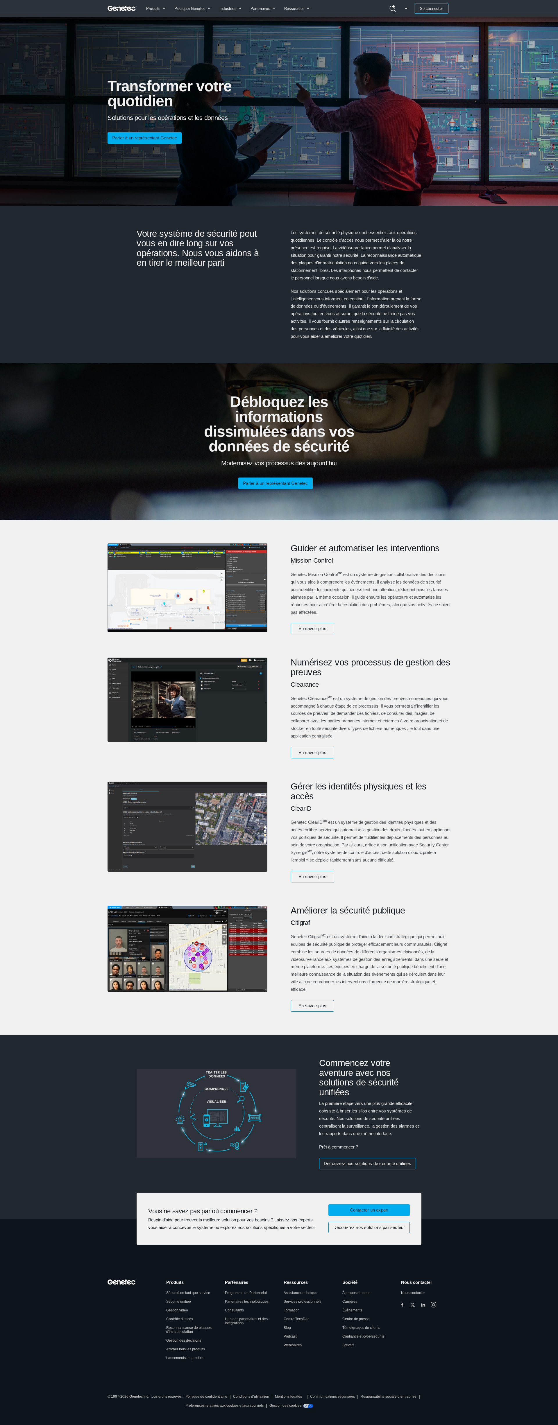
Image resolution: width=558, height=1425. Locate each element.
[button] (312, 628)
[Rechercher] (392, 8)
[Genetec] (122, 8)
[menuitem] (156, 8)
